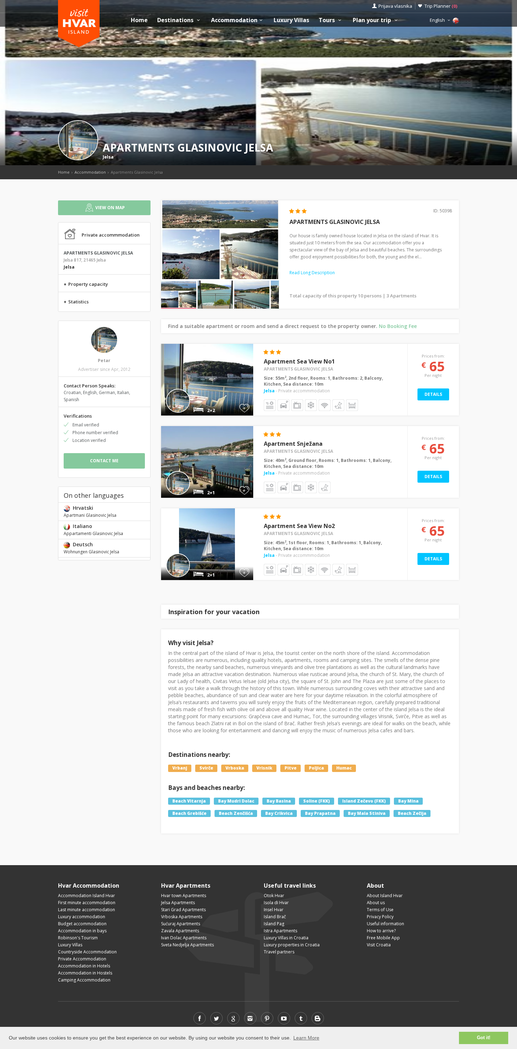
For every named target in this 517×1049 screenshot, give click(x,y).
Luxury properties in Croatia (292, 945)
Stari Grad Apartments (183, 910)
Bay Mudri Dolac (236, 801)
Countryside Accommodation (87, 952)
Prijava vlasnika (395, 6)
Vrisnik (264, 768)
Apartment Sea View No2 (299, 526)
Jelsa (108, 157)
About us (376, 903)
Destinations (176, 20)
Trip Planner (441, 6)
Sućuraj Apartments (180, 924)
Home (139, 20)
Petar (104, 360)
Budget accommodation (82, 924)
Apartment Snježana (293, 444)
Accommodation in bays (82, 931)
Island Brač (275, 917)
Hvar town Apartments (183, 896)
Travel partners (279, 952)
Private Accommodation (82, 959)
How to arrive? (381, 931)
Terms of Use (380, 910)
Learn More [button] (306, 1038)
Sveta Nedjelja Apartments (187, 945)
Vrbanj (179, 768)
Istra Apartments (280, 931)
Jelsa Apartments (178, 903)
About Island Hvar (385, 896)
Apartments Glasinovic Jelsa (298, 369)
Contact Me (104, 461)
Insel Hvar (273, 910)
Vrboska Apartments (181, 917)
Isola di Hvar (276, 903)
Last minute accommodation (86, 910)
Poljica (316, 768)
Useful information (385, 924)
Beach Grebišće (189, 813)
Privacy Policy (380, 917)
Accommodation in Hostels (85, 973)
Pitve (290, 768)
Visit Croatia (379, 945)
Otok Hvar (274, 896)
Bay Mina (408, 801)
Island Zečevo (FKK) (364, 801)
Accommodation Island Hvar (86, 896)
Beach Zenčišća (236, 813)
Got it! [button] (483, 1037)
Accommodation (234, 20)
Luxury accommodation (81, 917)
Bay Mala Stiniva (366, 813)
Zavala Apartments (180, 931)
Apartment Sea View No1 (299, 361)
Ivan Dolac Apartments (183, 938)
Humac (344, 768)
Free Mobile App (383, 938)
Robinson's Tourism (78, 938)
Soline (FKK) (316, 801)
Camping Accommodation (84, 980)
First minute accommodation (86, 903)
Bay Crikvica (279, 813)
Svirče (206, 768)
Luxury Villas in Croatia (286, 938)
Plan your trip (372, 20)
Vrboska (234, 768)
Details (433, 394)
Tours (327, 20)
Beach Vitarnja (189, 801)
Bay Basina (279, 801)
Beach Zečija (412, 813)
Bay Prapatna (320, 813)
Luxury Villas (291, 20)
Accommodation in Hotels (84, 966)
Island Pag (274, 924)
